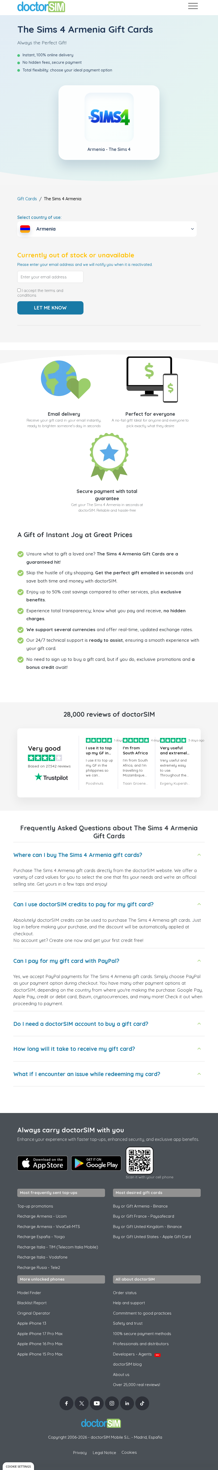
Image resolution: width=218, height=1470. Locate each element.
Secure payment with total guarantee (107, 495)
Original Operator (33, 1313)
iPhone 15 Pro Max (39, 1354)
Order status (125, 1292)
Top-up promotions (35, 1206)
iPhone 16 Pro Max (39, 1343)
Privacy (80, 1452)
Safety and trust (127, 1323)
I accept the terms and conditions (40, 293)
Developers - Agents (136, 1354)
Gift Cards (27, 198)
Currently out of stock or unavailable (75, 255)
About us (121, 1374)
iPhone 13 (31, 1323)
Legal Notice (104, 1452)
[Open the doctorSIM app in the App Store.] (42, 1163)
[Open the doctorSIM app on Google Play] (96, 1163)
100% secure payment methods (142, 1333)
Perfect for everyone (150, 414)
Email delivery (64, 414)
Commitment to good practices (142, 1313)
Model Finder (29, 1292)
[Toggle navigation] (193, 7)
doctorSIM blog (127, 1364)
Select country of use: (39, 217)
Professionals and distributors (141, 1343)
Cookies (129, 1452)
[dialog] (18, 1466)
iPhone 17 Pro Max (39, 1333)
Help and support (129, 1302)
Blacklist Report (32, 1302)
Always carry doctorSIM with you (70, 1130)
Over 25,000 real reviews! (136, 1384)
